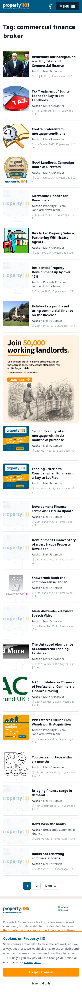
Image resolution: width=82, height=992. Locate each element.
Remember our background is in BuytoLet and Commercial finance (54, 61)
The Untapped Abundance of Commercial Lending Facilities (52, 648)
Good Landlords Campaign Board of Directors (53, 164)
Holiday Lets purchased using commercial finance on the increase (52, 310)
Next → (50, 886)
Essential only (41, 983)
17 (38, 775)
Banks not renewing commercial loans (48, 856)
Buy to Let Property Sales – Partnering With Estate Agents (53, 237)
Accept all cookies (41, 972)
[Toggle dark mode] (51, 6)
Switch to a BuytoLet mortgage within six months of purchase (48, 435)
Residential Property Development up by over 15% (51, 272)
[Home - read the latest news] (25, 6)
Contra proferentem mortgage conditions (48, 131)
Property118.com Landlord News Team (49, 208)
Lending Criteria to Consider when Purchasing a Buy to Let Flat (53, 473)
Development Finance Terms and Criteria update (52, 508)
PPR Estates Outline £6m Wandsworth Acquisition (51, 722)
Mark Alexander (53, 106)
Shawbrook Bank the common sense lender (49, 580)
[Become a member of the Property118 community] (41, 379)
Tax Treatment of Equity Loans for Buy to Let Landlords (51, 95)
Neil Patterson (52, 71)
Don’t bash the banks (49, 824)
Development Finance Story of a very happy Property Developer (54, 544)
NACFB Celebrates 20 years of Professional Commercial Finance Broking (53, 686)
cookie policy (32, 962)
